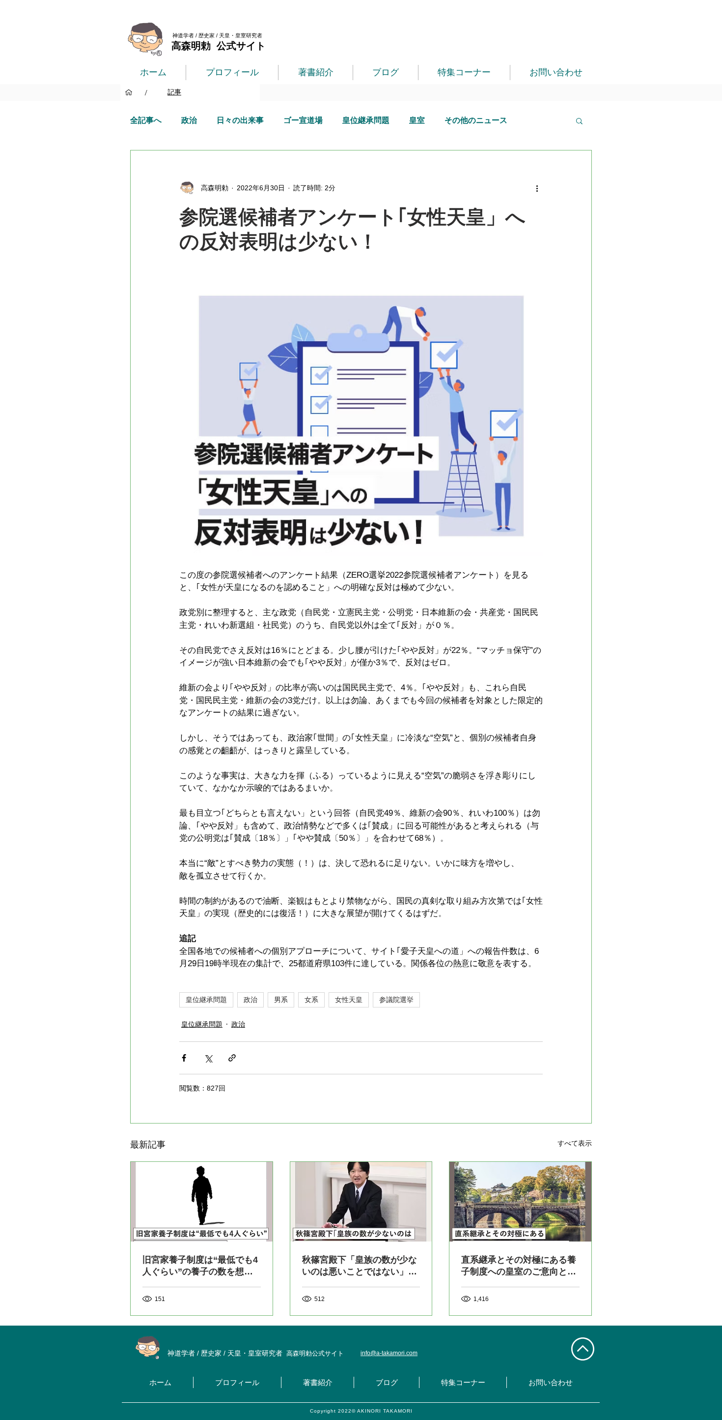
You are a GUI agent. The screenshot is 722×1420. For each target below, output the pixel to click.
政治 (189, 120)
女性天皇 (348, 1000)
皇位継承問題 (365, 120)
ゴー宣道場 (303, 120)
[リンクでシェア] (232, 1058)
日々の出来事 (240, 120)
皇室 (417, 120)
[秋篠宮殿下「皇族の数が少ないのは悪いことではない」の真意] (361, 1202)
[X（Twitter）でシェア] (208, 1058)
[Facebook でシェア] (184, 1058)
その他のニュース (475, 120)
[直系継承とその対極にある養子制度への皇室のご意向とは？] (520, 1202)
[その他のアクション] (537, 188)
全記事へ (146, 120)
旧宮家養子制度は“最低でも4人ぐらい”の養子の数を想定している (200, 1266)
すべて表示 (574, 1143)
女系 (311, 1000)
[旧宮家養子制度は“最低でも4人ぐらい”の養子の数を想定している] (202, 1202)
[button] (579, 120)
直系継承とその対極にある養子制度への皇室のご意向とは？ (518, 1266)
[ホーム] (128, 92)
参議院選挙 (396, 1000)
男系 (281, 1000)
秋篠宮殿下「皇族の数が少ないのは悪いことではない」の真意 (359, 1266)
